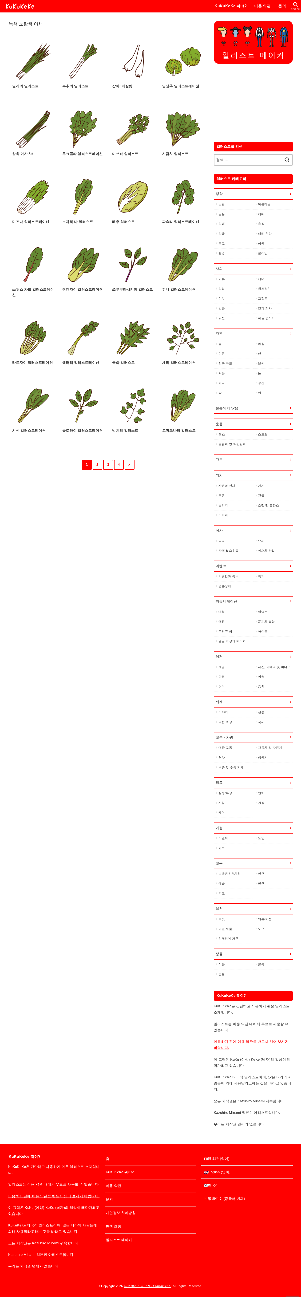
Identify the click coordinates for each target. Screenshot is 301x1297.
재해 (261, 214)
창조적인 (264, 288)
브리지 (223, 505)
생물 (219, 954)
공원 (221, 495)
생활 (219, 194)
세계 (219, 702)
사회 (219, 268)
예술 (221, 883)
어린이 (223, 838)
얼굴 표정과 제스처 (232, 641)
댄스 (221, 434)
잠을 (221, 233)
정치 (221, 298)
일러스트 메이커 (119, 1240)
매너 (261, 279)
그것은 (262, 298)
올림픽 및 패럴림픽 (232, 444)
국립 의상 (225, 722)
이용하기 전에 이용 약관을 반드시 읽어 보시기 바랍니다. (53, 1196)
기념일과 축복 (228, 576)
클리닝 (262, 253)
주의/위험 (225, 631)
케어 (221, 812)
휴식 (261, 223)
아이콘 (262, 631)
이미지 (223, 515)
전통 (261, 712)
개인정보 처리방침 (121, 1213)
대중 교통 (225, 747)
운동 (219, 424)
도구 (261, 929)
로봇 (221, 919)
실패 (221, 223)
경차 (221, 757)
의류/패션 (265, 919)
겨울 (221, 373)
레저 (219, 656)
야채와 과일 (266, 550)
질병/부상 (225, 793)
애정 (221, 621)
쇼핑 (221, 204)
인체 (261, 793)
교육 (219, 863)
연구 (261, 873)
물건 (219, 908)
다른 (219, 459)
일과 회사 (265, 308)
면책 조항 (113, 1226)
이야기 (223, 712)
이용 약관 (262, 6)
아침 (261, 344)
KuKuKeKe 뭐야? (230, 6)
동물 (221, 974)
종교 (221, 243)
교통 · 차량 (225, 737)
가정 (219, 828)
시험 (221, 803)
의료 (219, 782)
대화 (221, 611)
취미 (221, 686)
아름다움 (264, 204)
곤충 (261, 964)
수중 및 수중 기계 (231, 767)
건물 (261, 495)
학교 (221, 893)
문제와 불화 (266, 621)
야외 (221, 676)
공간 (261, 383)
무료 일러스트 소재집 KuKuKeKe (147, 1286)
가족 (221, 848)
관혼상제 (224, 586)
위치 (219, 475)
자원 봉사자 (266, 318)
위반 (221, 318)
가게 (261, 485)
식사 (219, 530)
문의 (282, 6)
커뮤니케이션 (226, 601)
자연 (219, 333)
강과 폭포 (225, 363)
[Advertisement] (253, 101)
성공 (261, 243)
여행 (261, 676)
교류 (221, 279)
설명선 (262, 611)
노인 (261, 838)
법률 (221, 308)
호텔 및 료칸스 (268, 505)
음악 (261, 686)
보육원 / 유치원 (229, 873)
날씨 (261, 363)
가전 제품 (225, 929)
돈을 (221, 214)
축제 (261, 576)
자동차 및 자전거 (270, 747)
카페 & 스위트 (228, 550)
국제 (261, 722)
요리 (221, 541)
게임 (221, 667)
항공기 (262, 757)
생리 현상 (265, 233)
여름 (221, 353)
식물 (221, 964)
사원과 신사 (226, 485)
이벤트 (221, 566)
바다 (221, 383)
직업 (221, 288)
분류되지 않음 (227, 408)
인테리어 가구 (228, 938)
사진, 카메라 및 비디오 (274, 667)
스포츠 (262, 434)
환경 (221, 253)
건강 (261, 803)
